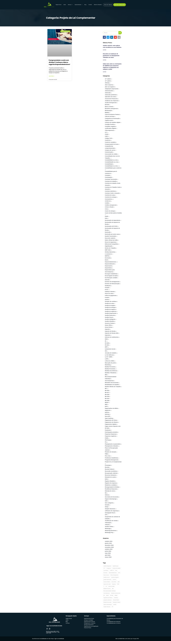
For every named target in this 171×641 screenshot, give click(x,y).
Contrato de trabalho (111, 181)
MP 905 (107, 390)
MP (106, 388)
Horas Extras (108, 327)
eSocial (107, 279)
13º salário (108, 81)
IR (105, 341)
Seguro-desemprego (111, 499)
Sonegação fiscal (110, 512)
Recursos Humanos (110, 475)
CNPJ (106, 136)
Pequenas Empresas (111, 434)
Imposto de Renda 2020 (111, 333)
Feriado (107, 287)
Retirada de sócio (110, 491)
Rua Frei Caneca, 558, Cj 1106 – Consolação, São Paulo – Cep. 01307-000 (53, 632)
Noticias (107, 414)
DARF (106, 216)
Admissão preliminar (111, 94)
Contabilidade (109, 164)
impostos (114, 584)
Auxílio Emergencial (110, 102)
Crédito (107, 203)
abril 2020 (107, 555)
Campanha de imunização (112, 118)
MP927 (107, 402)
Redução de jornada (107, 602)
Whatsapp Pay (109, 532)
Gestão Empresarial (110, 313)
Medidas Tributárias (110, 372)
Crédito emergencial (110, 205)
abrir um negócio (110, 86)
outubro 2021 (108, 541)
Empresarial (108, 266)
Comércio (107, 140)
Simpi (106, 506)
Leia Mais (104, 49)
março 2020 (108, 557)
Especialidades (78, 4)
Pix (106, 442)
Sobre (64, 4)
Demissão (108, 232)
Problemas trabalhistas (111, 458)
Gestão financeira (110, 315)
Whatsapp (108, 528)
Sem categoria (109, 503)
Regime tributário (110, 481)
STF (106, 514)
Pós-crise (107, 456)
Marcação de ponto (110, 363)
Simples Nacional (110, 508)
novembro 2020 (109, 547)
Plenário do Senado (110, 452)
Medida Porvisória (110, 366)
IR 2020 (107, 343)
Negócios (107, 410)
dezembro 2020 (109, 545)
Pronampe (108, 465)
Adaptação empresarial (111, 88)
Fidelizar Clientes (110, 291)
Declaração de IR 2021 (111, 226)
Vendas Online (109, 526)
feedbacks (108, 285)
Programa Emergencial (111, 459)
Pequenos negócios (110, 436)
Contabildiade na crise (111, 160)
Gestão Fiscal (109, 317)
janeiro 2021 (108, 543)
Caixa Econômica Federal (112, 114)
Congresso (109, 568)
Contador (107, 175)
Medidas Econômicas (111, 370)
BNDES (107, 112)
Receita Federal (109, 469)
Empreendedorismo (110, 262)
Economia (108, 258)
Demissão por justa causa (112, 234)
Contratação (108, 177)
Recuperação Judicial (111, 473)
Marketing (108, 364)
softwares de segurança (112, 510)
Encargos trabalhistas (111, 273)
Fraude (107, 297)
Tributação (108, 522)
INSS (106, 339)
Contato (90, 4)
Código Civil (108, 138)
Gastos (107, 299)
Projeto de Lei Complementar (113, 461)
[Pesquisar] (120, 32)
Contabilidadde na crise (111, 162)
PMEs (106, 454)
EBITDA (107, 256)
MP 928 (107, 394)
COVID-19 (107, 201)
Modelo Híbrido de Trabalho (113, 386)
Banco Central (109, 106)
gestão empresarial (107, 579)
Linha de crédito (109, 361)
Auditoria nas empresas (111, 100)
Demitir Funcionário (110, 236)
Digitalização (108, 246)
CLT (106, 132)
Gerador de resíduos (111, 301)
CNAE (106, 134)
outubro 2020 (108, 549)
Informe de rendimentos (112, 337)
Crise (106, 209)
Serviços (69, 4)
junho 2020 (108, 551)
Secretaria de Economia (111, 497)
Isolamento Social (110, 349)
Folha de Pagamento (114, 575)
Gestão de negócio (110, 309)
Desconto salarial (110, 238)
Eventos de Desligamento (112, 281)
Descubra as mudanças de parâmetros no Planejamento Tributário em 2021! (111, 55)
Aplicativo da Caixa (110, 96)
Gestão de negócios (110, 311)
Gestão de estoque (110, 307)
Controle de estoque (110, 197)
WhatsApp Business (110, 530)
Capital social (109, 120)
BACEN (107, 104)
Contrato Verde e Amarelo (112, 193)
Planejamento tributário (111, 446)
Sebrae (107, 495)
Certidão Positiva (110, 124)
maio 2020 (108, 553)
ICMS (118, 581)
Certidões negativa (110, 126)
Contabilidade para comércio (113, 168)
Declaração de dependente (112, 220)
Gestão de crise (107, 577)
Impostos (107, 335)
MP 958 (107, 400)
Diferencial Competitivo (111, 244)
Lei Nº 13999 (108, 357)
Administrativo (109, 90)
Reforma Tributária (98, 4)
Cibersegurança (109, 130)
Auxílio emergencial (107, 566)
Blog (85, 4)
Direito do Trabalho (110, 248)
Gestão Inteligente (110, 319)
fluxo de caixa (106, 575)
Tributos (107, 524)
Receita (107, 467)
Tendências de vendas (111, 520)
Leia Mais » (52, 76)
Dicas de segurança (110, 242)
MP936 (116, 595)
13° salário (108, 79)
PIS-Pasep (108, 440)
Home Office (108, 325)
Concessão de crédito (111, 154)
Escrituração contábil (111, 277)
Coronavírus (108, 199)
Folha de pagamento (111, 295)
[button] (104, 37)
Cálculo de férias (109, 116)
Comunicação (109, 152)
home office (114, 581)
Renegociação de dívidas (112, 487)
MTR (106, 406)
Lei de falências (109, 355)
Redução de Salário (116, 602)
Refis (106, 479)
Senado (107, 505)
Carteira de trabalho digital (112, 122)
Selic (106, 501)
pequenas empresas (108, 600)
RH (106, 493)
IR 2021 (107, 345)
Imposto (107, 329)
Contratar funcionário (111, 179)
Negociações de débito (111, 408)
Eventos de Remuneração (112, 283)
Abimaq (107, 82)
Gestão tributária (109, 321)
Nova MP (107, 416)
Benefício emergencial (111, 108)
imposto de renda (107, 584)
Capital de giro (115, 566)
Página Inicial (58, 4)
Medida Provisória (110, 368)
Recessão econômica (111, 471)
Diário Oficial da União (111, 240)
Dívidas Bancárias (110, 252)
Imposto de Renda (110, 331)
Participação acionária (111, 432)
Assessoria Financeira (111, 98)
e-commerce (108, 254)
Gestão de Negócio (115, 577)
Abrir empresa (109, 84)
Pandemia (108, 430)
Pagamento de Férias (111, 420)
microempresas (109, 380)
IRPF (106, 347)
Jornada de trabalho (110, 353)
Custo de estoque (110, 211)
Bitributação (108, 110)
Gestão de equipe (110, 305)
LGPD (106, 359)
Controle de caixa (110, 195)
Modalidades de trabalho (112, 384)
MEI (106, 374)
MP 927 (107, 392)
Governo (114, 579)
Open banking (109, 418)
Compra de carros (110, 150)
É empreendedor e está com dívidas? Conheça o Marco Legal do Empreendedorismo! (59, 62)
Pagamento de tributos (111, 422)
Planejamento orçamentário (113, 444)
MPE (106, 404)
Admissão (108, 92)
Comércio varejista (110, 142)
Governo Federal (109, 323)
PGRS (106, 438)
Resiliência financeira (111, 489)
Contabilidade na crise (111, 166)
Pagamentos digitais (111, 424)
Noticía (107, 412)
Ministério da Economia (111, 382)
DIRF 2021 (108, 250)
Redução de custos (110, 477)
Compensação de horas (111, 144)
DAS (106, 218)
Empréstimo (108, 268)
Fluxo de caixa (109, 293)
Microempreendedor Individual (109, 590)
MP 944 (107, 398)
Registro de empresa (111, 483)
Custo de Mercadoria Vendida (113, 213)
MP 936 (107, 396)
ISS (106, 351)
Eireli (106, 260)
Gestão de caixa (109, 303)
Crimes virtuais (109, 207)
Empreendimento (110, 264)
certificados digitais (110, 128)
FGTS (106, 289)
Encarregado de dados (111, 275)
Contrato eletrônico (110, 191)
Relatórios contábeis (111, 485)
